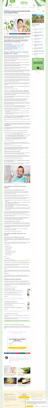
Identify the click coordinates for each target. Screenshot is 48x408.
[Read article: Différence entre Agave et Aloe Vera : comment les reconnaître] (38, 18)
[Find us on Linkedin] (38, 72)
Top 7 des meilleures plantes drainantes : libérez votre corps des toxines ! (39, 48)
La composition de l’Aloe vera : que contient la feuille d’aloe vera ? (38, 41)
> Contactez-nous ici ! (6, 401)
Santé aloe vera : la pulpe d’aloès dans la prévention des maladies (23, 375)
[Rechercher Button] (43, 11)
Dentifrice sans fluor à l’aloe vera (8, 49)
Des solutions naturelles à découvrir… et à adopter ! (10, 48)
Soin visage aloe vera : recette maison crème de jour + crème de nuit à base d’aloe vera (10, 375)
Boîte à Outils (32, 7)
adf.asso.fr (12, 144)
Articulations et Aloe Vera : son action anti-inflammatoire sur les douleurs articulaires (38, 45)
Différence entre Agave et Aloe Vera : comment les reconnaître (36, 25)
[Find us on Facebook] (21, 401)
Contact (38, 7)
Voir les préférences (43, 406)
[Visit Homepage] (24, 3)
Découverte (18, 7)
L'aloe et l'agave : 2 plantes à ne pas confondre (36, 395)
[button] (46, 399)
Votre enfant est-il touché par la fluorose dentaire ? (11, 47)
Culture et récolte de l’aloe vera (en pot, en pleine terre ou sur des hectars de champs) (39, 51)
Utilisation (25, 7)
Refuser (37, 406)
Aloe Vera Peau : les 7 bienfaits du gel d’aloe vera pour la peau (38, 38)
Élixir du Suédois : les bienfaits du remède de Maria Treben (39, 54)
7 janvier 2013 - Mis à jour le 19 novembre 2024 (9, 386)
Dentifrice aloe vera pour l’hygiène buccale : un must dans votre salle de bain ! (24, 385)
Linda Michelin (11, 356)
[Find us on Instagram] (37, 72)
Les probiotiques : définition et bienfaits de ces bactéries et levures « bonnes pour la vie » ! (10, 385)
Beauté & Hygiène (11, 9)
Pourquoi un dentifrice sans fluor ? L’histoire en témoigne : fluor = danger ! (13, 45)
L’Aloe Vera (11, 7)
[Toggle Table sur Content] (22, 44)
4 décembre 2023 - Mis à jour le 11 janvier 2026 (9, 17)
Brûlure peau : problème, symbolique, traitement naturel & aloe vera (38, 32)
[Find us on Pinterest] (39, 72)
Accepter (29, 406)
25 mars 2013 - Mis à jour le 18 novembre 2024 (22, 386)
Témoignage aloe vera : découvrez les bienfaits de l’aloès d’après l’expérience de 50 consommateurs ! (39, 35)
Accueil (5, 9)
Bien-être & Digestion (7, 383)
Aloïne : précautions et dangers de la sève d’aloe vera (39, 29)
